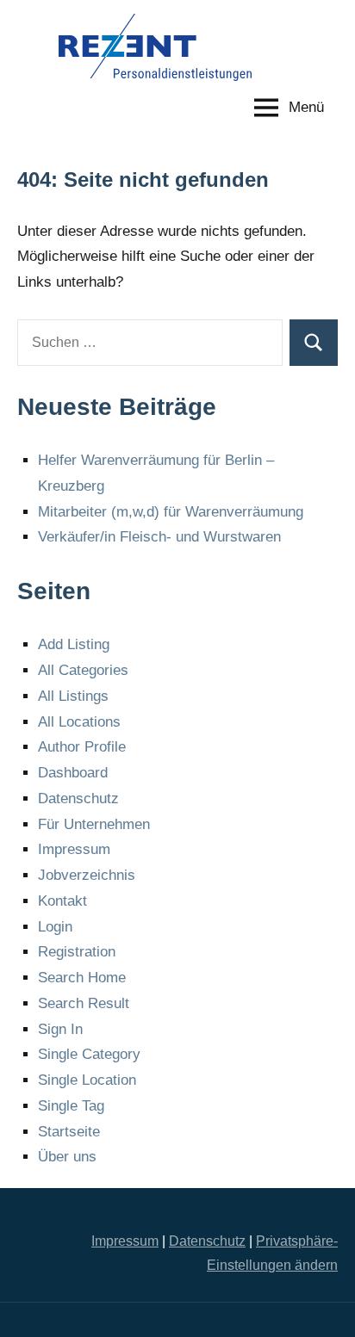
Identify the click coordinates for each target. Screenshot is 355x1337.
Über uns (67, 1156)
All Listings (73, 696)
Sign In (60, 1029)
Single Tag (71, 1106)
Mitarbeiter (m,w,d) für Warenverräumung (170, 512)
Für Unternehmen (94, 824)
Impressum (74, 849)
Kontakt (62, 901)
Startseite (69, 1131)
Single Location (87, 1080)
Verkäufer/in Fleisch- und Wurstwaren (159, 537)
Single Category (89, 1054)
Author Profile (82, 747)
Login (55, 927)
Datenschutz (78, 798)
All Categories (83, 670)
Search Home (82, 977)
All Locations (79, 722)
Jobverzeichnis (86, 875)
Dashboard (73, 772)
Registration (76, 952)
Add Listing (73, 644)
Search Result (83, 1003)
